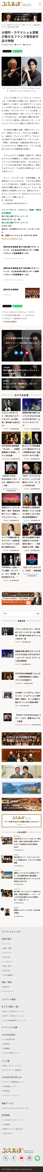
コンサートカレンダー (12, 931)
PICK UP (19, 45)
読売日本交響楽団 (10, 322)
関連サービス (8, 1103)
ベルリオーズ (29, 315)
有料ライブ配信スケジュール (13, 1016)
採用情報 (6, 1124)
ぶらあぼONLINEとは (12, 1077)
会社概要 (6, 1115)
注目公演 (28, 45)
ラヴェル (7, 318)
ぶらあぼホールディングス (13, 1120)
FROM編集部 (8, 975)
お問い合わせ (8, 1133)
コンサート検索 (9, 999)
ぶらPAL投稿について (11, 1053)
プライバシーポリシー (11, 1095)
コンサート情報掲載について (14, 1082)
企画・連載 (7, 948)
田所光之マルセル (20, 318)
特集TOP (6, 987)
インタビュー (8, 961)
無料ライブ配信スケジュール (13, 1011)
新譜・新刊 (7, 966)
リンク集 (6, 1060)
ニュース (6, 944)
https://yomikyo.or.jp (12, 238)
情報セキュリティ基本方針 (13, 1129)
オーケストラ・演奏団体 (12, 1070)
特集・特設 (7, 982)
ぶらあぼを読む (9, 1034)
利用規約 (6, 1091)
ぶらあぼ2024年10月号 (12, 315)
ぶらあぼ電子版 (9, 1039)
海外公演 (6, 970)
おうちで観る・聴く (11, 1006)
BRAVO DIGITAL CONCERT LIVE (16, 1108)
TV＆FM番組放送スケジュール (14, 1020)
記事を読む (7, 938)
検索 (37, 613)
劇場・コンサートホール (12, 1066)
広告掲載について (9, 1086)
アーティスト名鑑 (9, 1027)
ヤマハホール (8, 991)
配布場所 (6, 1044)
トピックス (7, 953)
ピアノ (31, 312)
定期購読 (6, 1048)
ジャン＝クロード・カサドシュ (15, 312)
